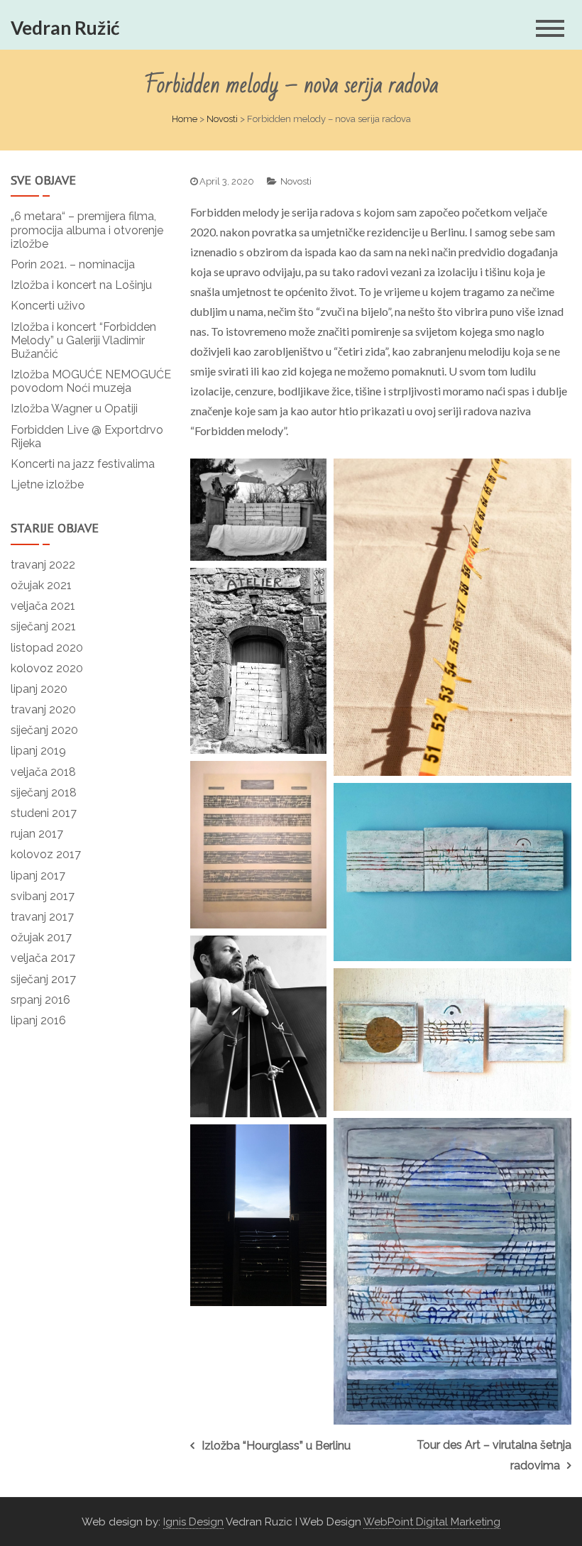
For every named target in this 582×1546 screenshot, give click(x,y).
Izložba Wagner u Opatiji (74, 408)
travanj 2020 (43, 709)
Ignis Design (193, 1521)
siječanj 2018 (44, 792)
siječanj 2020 (44, 730)
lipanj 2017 (38, 875)
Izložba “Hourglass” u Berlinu (276, 1445)
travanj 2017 (42, 916)
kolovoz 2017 (46, 854)
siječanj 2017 (43, 979)
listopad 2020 (47, 647)
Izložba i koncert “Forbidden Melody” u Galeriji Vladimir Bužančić (83, 340)
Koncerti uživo (48, 305)
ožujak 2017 (41, 937)
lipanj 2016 (38, 1020)
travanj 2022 (43, 564)
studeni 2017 (44, 813)
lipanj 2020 (39, 689)
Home (184, 119)
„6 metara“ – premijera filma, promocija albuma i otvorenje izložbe (87, 229)
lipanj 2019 (38, 750)
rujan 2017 (37, 833)
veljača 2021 (43, 606)
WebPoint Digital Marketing (431, 1521)
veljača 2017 (43, 958)
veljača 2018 (43, 772)
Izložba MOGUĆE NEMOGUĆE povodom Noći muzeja (91, 381)
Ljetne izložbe (47, 484)
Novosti (222, 119)
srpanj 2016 (40, 1000)
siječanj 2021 (43, 626)
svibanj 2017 (43, 896)
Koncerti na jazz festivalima (83, 464)
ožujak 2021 (41, 585)
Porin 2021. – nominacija (73, 264)
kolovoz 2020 (47, 668)
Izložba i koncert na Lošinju (81, 285)
